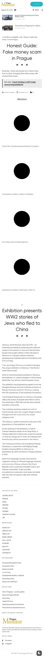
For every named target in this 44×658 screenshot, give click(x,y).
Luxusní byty (6, 572)
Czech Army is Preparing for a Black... (28, 26)
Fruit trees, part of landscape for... (15, 242)
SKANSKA (5, 505)
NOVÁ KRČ (5, 543)
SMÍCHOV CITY (6, 531)
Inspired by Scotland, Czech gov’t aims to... (19, 290)
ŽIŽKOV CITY (6, 534)
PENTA (4, 502)
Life (33, 92)
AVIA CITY (5, 546)
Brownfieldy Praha (8, 578)
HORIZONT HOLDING (8, 514)
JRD (3, 517)
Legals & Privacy (7, 601)
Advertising (6, 598)
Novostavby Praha (8, 566)
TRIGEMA (5, 499)
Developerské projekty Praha (11, 563)
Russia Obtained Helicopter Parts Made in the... (27, 16)
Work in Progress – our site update (13, 592)
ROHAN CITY (6, 528)
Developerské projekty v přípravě (13, 575)
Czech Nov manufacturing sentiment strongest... (21, 146)
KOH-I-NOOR (6, 540)
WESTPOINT (6, 549)
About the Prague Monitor (10, 595)
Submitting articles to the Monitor (13, 604)
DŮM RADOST (6, 553)
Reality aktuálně (7, 569)
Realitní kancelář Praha (9, 582)
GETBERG (5, 511)
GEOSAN (5, 508)
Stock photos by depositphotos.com (13, 607)
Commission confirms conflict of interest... (18, 194)
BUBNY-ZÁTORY (7, 537)
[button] (36, 4)
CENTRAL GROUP (7, 495)
